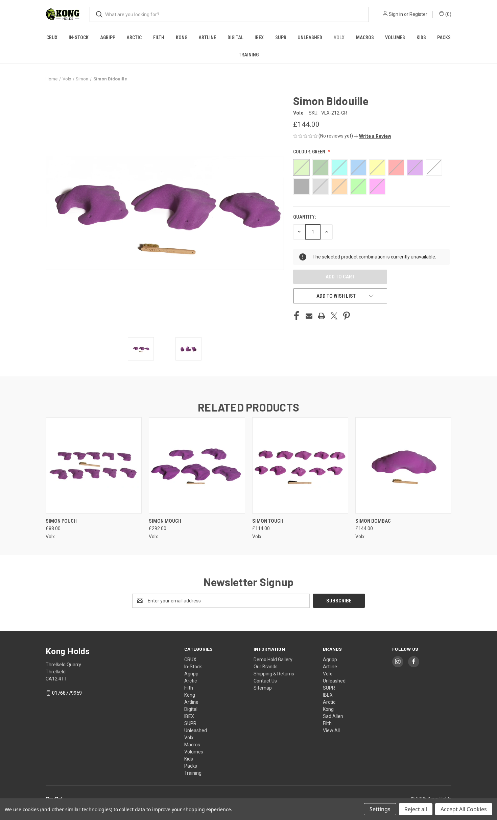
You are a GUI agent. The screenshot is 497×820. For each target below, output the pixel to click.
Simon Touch (267, 521)
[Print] (321, 316)
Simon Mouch (165, 521)
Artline (207, 37)
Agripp (107, 37)
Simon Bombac (373, 521)
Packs (444, 37)
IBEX (259, 37)
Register (418, 14)
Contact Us (265, 681)
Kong (181, 37)
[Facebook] (296, 316)
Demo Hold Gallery (273, 659)
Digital (235, 37)
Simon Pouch (61, 521)
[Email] (309, 316)
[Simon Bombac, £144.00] (403, 465)
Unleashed (310, 37)
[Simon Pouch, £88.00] (93, 465)
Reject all (415, 809)
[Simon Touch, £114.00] (300, 465)
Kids (421, 37)
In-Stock (79, 37)
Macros (365, 37)
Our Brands (266, 666)
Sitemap (263, 688)
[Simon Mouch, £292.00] (196, 465)
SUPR (280, 37)
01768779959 (67, 693)
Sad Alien (333, 716)
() (447, 14)
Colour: (309, 151)
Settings (380, 809)
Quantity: (304, 217)
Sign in (396, 14)
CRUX (51, 37)
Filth (158, 37)
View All (331, 730)
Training (249, 54)
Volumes (395, 37)
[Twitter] (334, 316)
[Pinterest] (346, 316)
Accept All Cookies (464, 809)
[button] (372, 136)
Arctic (134, 37)
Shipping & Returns (274, 673)
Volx (339, 37)
